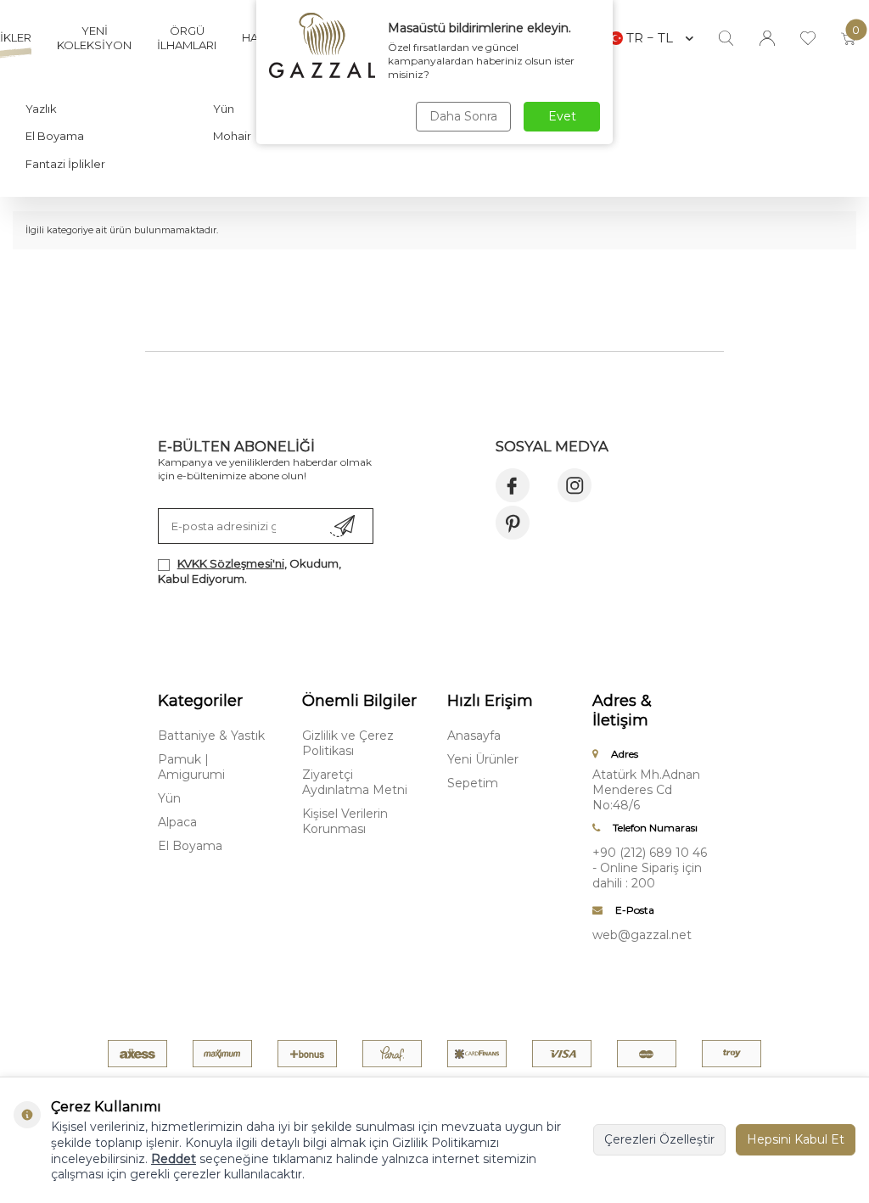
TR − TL (649, 38)
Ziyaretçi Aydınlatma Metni (354, 782)
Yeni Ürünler (483, 759)
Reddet (173, 1159)
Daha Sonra (463, 116)
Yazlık (41, 108)
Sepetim (472, 783)
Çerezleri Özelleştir (659, 1139)
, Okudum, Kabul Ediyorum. (249, 571)
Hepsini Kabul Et (795, 1139)
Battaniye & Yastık (211, 735)
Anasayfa (474, 735)
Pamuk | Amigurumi (191, 767)
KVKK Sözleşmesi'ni (230, 563)
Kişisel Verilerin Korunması (345, 821)
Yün (223, 108)
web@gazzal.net (642, 935)
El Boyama (54, 136)
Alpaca (177, 822)
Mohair (232, 136)
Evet (562, 116)
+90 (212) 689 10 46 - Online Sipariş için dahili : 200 (649, 868)
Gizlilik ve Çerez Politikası (348, 743)
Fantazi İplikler (65, 164)
